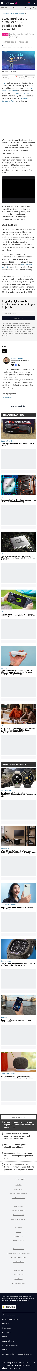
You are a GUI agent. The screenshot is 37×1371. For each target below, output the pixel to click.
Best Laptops (18, 1206)
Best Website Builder (18, 1198)
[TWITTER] (13, 365)
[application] (18, 188)
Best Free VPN (18, 1189)
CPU (28, 13)
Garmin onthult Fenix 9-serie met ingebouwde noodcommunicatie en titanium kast (19, 1124)
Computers (5, 13)
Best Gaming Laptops (19, 1210)
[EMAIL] (19, 365)
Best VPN (19, 1185)
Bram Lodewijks (18, 34)
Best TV (18, 1232)
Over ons (5, 1337)
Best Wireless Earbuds (18, 1257)
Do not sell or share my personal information (17, 1354)
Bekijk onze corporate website (19, 1301)
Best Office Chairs (18, 1262)
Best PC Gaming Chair (18, 1219)
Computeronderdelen (17, 13)
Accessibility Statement (10, 1345)
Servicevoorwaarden (8, 325)
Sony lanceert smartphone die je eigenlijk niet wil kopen (17, 1146)
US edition (16, 1365)
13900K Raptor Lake (21, 93)
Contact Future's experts (10, 1319)
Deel (6, 77)
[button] (2, 3)
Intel (4, 83)
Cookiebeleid (6, 1332)
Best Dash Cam (18, 1274)
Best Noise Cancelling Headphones (18, 1253)
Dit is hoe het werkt (26, 48)
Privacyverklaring (7, 327)
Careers (4, 1350)
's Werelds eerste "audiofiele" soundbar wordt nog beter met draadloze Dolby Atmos (17, 1136)
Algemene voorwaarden (10, 1315)
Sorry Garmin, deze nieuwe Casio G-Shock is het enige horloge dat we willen (19, 1155)
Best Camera (18, 1270)
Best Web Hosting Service (18, 1193)
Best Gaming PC (18, 1215)
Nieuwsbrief (31, 77)
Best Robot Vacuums (18, 1283)
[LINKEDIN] (16, 365)
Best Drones (18, 1279)
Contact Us (5, 1324)
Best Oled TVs (18, 1236)
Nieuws (5, 35)
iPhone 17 (16, 8)
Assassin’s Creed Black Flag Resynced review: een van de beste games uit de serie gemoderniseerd (19, 1166)
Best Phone (18, 1227)
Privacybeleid (6, 1328)
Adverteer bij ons (8, 1341)
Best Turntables (18, 1249)
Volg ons (20, 77)
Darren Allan (13, 36)
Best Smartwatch (18, 1240)
